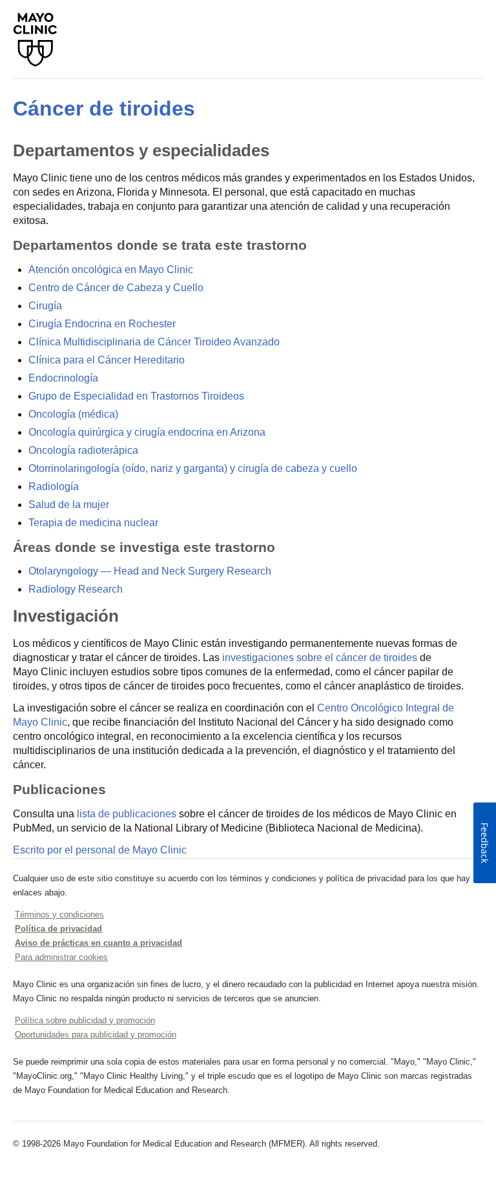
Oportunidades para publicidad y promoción (95, 1034)
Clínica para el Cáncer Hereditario (106, 359)
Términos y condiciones (59, 914)
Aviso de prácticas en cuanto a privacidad (98, 943)
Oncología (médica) (73, 414)
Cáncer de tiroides (104, 108)
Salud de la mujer (68, 504)
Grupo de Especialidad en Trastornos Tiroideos (136, 396)
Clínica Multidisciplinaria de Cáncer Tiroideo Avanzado (154, 341)
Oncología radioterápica (83, 450)
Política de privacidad (58, 929)
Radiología (53, 486)
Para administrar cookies (61, 957)
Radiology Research (75, 589)
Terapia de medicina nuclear (93, 522)
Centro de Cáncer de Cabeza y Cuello (115, 287)
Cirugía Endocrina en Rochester (102, 323)
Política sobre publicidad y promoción (85, 1020)
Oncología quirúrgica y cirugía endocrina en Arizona (146, 432)
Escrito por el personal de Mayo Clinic (100, 849)
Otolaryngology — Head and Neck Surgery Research (149, 571)
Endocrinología (63, 378)
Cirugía (45, 305)
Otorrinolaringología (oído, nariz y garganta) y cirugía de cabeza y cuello (192, 468)
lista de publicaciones (126, 813)
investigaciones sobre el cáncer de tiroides (319, 657)
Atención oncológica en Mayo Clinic (110, 269)
